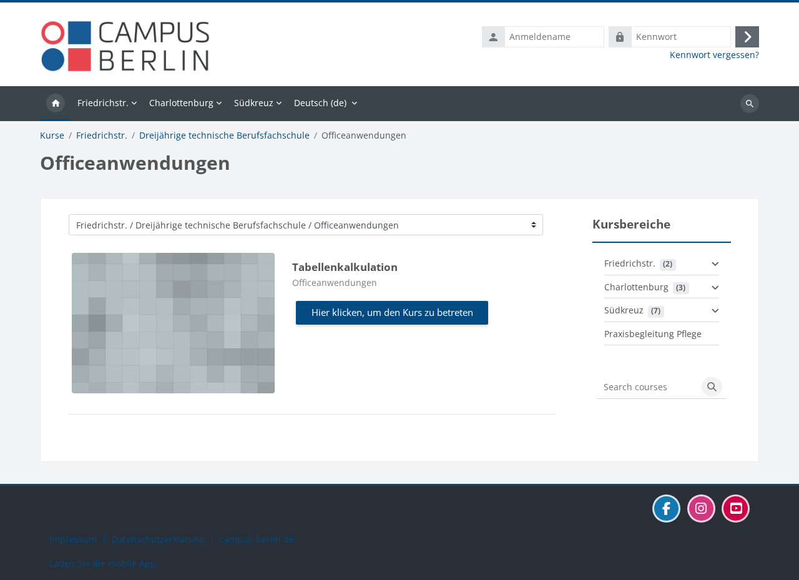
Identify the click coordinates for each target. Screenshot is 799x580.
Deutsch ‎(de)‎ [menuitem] (320, 103)
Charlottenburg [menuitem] (181, 103)
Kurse (52, 135)
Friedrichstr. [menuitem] (103, 103)
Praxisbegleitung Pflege (653, 334)
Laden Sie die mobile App (102, 563)
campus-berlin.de (257, 539)
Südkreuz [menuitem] (253, 103)
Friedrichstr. (101, 135)
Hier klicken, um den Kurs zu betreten (392, 312)
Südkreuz (624, 310)
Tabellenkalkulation (345, 267)
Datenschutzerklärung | (166, 539)
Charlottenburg (636, 287)
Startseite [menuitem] (55, 103)
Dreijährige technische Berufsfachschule (224, 135)
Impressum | (80, 539)
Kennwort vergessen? (714, 55)
